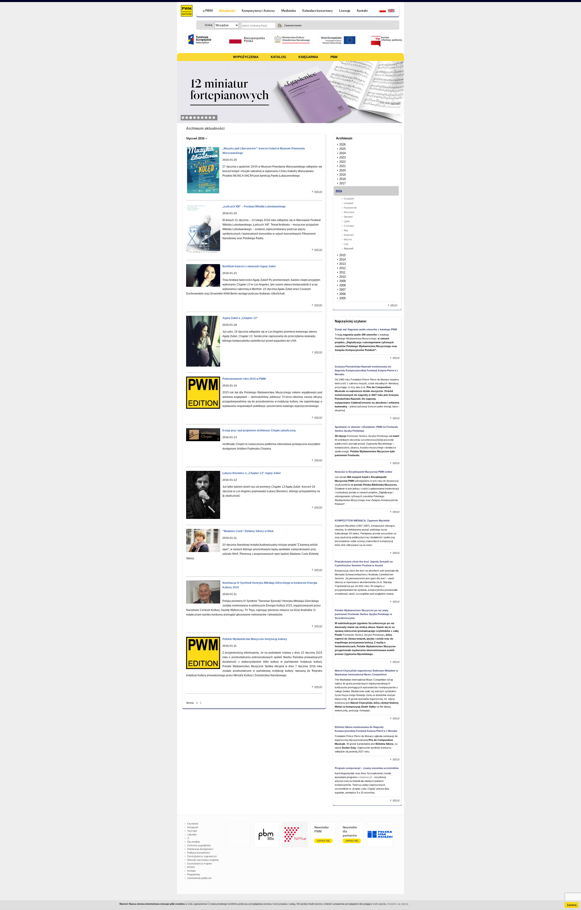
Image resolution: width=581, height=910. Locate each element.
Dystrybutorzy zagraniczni (202, 856)
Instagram (192, 827)
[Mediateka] (288, 11)
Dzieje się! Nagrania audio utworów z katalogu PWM (366, 329)
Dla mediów (193, 841)
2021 (342, 166)
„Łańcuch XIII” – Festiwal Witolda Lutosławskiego (254, 206)
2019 (342, 174)
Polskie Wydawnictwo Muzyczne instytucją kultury (254, 639)
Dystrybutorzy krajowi (199, 863)
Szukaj (279, 25)
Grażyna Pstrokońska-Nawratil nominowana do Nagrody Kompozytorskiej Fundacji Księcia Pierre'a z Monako (366, 370)
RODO (191, 867)
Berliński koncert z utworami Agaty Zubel (249, 266)
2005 (342, 298)
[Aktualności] (227, 11)
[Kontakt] (363, 11)
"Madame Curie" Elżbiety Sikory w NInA (248, 531)
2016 (339, 191)
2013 (342, 263)
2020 (342, 170)
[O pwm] (206, 11)
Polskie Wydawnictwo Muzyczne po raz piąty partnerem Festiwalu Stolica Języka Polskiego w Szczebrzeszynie (363, 614)
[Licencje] (344, 11)
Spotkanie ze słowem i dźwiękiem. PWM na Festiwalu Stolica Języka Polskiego (366, 429)
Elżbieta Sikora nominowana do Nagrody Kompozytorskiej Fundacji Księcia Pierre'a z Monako (366, 729)
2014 (342, 259)
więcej (318, 191)
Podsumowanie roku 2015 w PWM (244, 378)
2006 (342, 294)
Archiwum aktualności (205, 128)
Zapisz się (323, 840)
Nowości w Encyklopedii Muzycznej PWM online (363, 471)
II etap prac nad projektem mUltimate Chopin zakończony (259, 430)
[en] (394, 11)
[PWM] (186, 11)
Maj (346, 230)
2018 (342, 179)
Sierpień (348, 216)
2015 (342, 255)
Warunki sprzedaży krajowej (203, 860)
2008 (342, 285)
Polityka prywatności (198, 852)
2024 (342, 153)
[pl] (380, 11)
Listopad (348, 203)
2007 (342, 289)
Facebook (192, 823)
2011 (342, 272)
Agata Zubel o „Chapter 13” (240, 318)
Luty (346, 244)
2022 (342, 161)
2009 (342, 281)
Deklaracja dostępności (200, 849)
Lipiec (347, 221)
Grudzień (349, 198)
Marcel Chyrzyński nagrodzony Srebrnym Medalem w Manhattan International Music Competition (366, 672)
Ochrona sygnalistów (199, 845)
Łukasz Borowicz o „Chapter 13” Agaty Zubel (251, 473)
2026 (342, 144)
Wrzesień (349, 212)
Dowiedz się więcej (397, 904)
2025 (342, 149)
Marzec (348, 239)
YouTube (192, 831)
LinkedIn (192, 834)
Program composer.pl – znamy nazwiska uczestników (367, 768)
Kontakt (191, 870)
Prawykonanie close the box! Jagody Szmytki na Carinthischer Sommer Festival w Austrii (364, 563)
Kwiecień (349, 235)
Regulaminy (193, 874)
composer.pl (365, 777)
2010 (342, 276)
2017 (342, 183)
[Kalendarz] (317, 11)
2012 (342, 268)
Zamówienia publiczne (199, 878)
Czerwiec (349, 225)
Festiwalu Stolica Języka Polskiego (368, 436)
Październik (350, 207)
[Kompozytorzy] (258, 11)
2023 (342, 157)
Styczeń (348, 248)
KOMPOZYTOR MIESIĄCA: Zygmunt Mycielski (362, 520)
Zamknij (571, 905)
